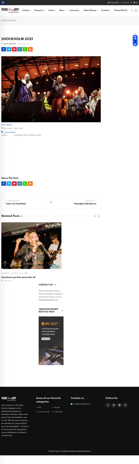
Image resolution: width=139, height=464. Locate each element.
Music (61, 10)
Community (74, 10)
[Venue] (2, 132)
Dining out (38, 10)
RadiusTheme (84, 451)
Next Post (90, 201)
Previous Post (14, 201)
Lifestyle (25, 10)
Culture (51, 10)
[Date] (2, 128)
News (26, 273)
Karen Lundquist (9, 44)
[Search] (132, 10)
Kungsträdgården (10, 132)
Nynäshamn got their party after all (18, 277)
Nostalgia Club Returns (85, 204)
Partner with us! (120, 10)
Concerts (14, 273)
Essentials (105, 10)
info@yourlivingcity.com (82, 404)
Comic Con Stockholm (16, 204)
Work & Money (90, 10)
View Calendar (6, 125)
